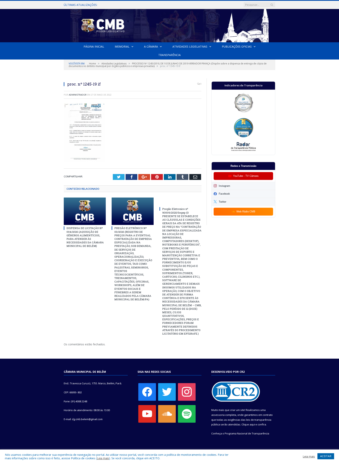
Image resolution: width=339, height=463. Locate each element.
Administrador (78, 94)
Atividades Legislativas (189, 46)
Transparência (169, 55)
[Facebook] (147, 392)
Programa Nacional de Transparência (247, 433)
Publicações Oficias (237, 46)
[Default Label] (147, 413)
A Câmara (151, 46)
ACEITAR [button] (325, 456)
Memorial (122, 46)
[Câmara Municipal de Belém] (169, 25)
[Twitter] (167, 392)
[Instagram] (187, 392)
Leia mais (103, 458)
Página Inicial (94, 46)
